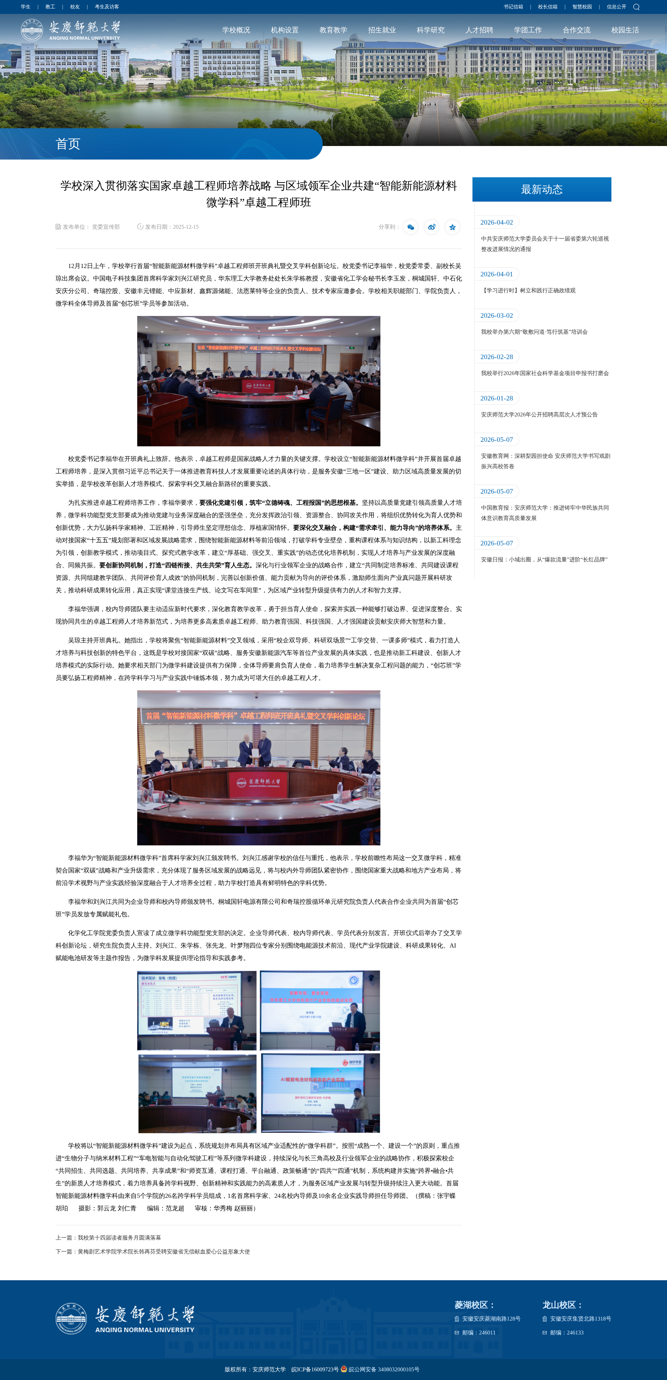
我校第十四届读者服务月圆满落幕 (119, 1238)
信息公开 (616, 6)
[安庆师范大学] (70, 30)
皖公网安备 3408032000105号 (383, 1369)
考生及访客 (107, 6)
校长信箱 (548, 6)
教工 (50, 6)
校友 (75, 6)
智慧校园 (582, 6)
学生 (26, 6)
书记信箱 (513, 6)
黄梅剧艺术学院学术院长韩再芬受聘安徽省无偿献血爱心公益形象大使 (164, 1252)
